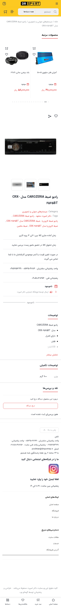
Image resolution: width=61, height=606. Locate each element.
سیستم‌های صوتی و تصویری (40, 21)
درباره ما (55, 517)
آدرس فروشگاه (52, 550)
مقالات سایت (53, 537)
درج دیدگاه (30, 405)
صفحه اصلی (54, 504)
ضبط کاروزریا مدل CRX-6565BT (43, 226)
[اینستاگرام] (54, 469)
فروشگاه (55, 511)
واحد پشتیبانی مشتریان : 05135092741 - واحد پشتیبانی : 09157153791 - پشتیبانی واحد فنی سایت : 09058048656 (34, 442)
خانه (56, 21)
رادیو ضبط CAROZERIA (23, 216)
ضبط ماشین (22, 226)
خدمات (56, 543)
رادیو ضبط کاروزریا (50, 221)
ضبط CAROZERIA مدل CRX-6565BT (23, 221)
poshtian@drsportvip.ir (42, 449)
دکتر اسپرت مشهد (43, 216)
